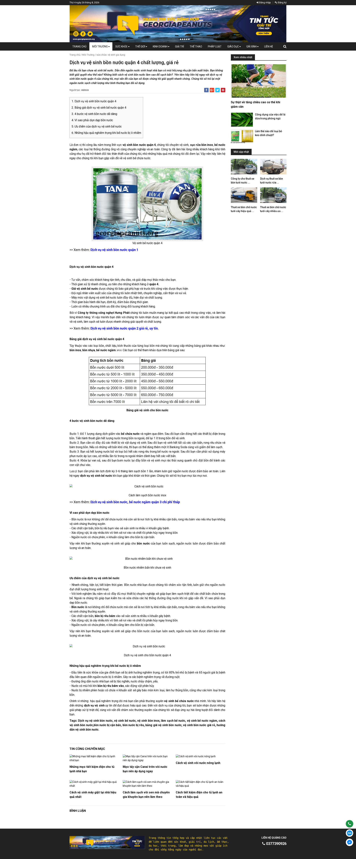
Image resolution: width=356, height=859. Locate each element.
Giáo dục (233, 46)
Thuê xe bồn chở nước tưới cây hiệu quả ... (244, 209)
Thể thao (196, 46)
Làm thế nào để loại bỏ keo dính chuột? (268, 133)
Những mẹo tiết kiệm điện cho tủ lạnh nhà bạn (92, 769)
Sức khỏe (121, 46)
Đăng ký (281, 2)
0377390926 (275, 843)
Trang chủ (79, 46)
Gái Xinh (251, 46)
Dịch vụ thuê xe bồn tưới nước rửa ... (271, 180)
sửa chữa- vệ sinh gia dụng (110, 54)
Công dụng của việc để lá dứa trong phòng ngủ (270, 116)
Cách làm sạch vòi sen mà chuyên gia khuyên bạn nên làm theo (146, 795)
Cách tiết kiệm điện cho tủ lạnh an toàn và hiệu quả (199, 795)
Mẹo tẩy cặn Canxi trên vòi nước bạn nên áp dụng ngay (145, 769)
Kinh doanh (160, 46)
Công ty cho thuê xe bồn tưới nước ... (242, 180)
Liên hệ (268, 46)
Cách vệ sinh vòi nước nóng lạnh (198, 763)
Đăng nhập (265, 2)
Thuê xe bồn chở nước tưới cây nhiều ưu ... (273, 209)
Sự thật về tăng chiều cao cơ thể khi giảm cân (255, 104)
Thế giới (140, 46)
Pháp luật (215, 46)
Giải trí (179, 46)
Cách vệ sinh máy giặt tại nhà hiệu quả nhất (93, 795)
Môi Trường (100, 46)
